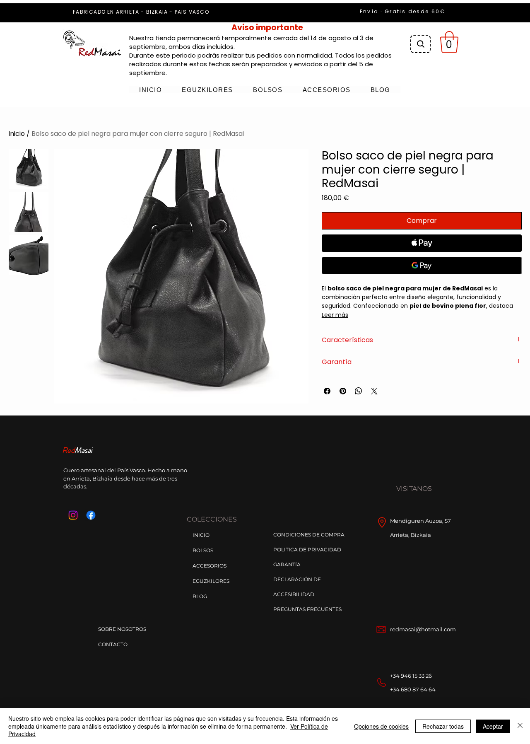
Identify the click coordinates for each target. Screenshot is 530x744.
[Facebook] (91, 515)
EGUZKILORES (211, 581)
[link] (449, 42)
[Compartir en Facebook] (327, 391)
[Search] (420, 44)
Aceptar (493, 726)
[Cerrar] (520, 726)
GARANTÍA (287, 564)
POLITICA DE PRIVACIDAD (307, 549)
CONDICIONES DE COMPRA (308, 534)
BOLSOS (203, 550)
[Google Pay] (422, 265)
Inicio (16, 133)
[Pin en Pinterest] (343, 391)
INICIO (201, 535)
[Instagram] (73, 515)
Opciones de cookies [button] (381, 726)
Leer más (335, 315)
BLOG (200, 596)
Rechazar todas (443, 726)
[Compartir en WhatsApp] (359, 391)
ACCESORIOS (209, 566)
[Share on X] (374, 391)
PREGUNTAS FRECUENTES (307, 609)
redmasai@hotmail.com (423, 629)
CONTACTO (113, 644)
